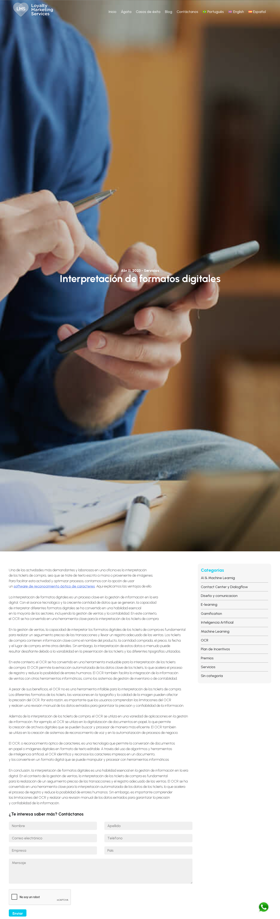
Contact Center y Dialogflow (224, 587)
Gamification (211, 613)
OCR (204, 640)
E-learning (209, 604)
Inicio (112, 11)
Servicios (208, 667)
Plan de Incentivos (215, 649)
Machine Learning (215, 631)
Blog (168, 11)
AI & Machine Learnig (218, 578)
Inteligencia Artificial (217, 622)
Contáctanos (187, 11)
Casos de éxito (148, 11)
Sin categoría (212, 675)
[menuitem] (213, 11)
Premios (207, 658)
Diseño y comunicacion (219, 595)
